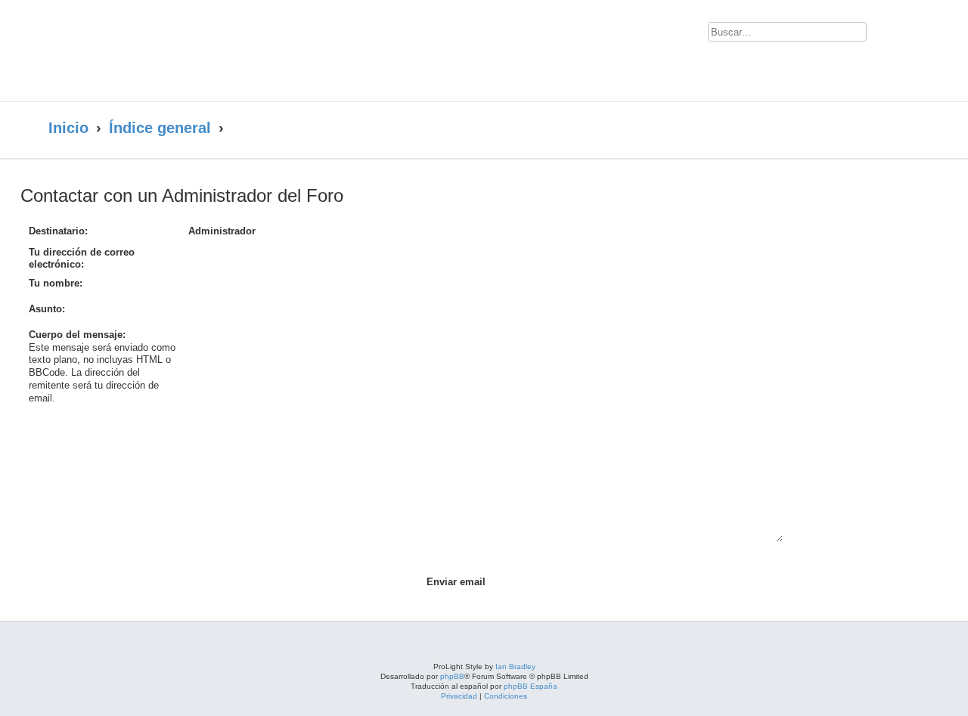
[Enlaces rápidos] (889, 128)
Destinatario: (58, 231)
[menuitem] (887, 35)
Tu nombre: (55, 283)
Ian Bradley (515, 666)
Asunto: (47, 309)
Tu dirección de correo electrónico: (82, 258)
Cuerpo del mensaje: (77, 334)
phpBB (452, 676)
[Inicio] (195, 51)
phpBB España (530, 686)
